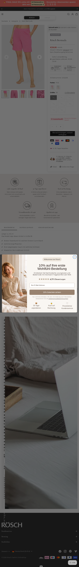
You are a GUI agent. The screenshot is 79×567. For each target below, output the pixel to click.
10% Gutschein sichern (52, 292)
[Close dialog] (74, 257)
